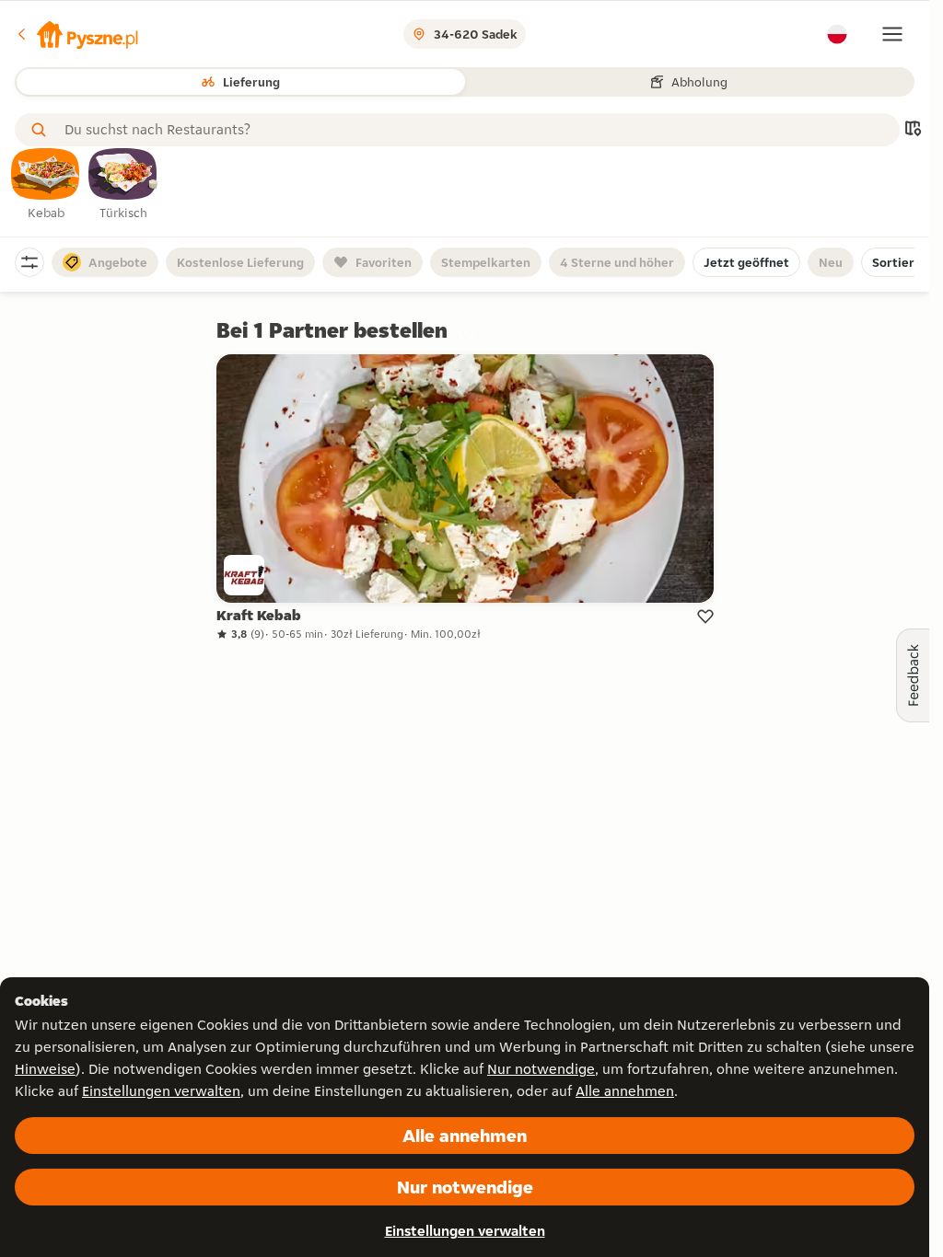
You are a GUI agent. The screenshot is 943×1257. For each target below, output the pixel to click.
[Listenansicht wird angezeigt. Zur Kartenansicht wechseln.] (913, 130)
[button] (76, 34)
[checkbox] (46, 185)
